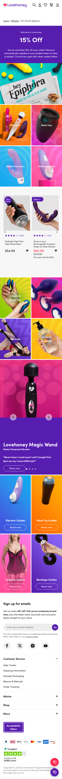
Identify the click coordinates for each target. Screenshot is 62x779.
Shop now (31, 417)
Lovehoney (31, 12)
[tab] (31, 672)
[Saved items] (27, 251)
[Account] (40, 5)
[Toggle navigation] (57, 5)
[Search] (34, 5)
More (6, 713)
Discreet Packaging (13, 676)
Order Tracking (11, 686)
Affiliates (15, 21)
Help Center (9, 665)
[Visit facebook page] (7, 645)
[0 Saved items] (45, 5)
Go (55, 627)
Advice (7, 696)
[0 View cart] (51, 5)
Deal (36, 199)
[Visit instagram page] (32, 645)
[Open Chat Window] (54, 772)
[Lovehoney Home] (15, 5)
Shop (6, 705)
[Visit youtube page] (45, 645)
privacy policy (32, 636)
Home (6, 21)
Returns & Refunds (13, 681)
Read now (15, 504)
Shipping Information (14, 670)
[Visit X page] (19, 645)
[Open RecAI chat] (54, 762)
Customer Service (14, 658)
